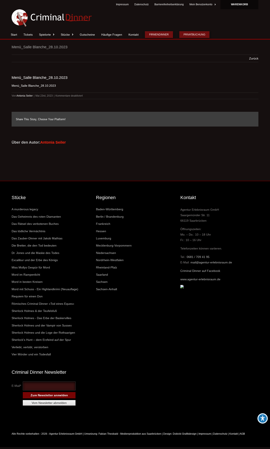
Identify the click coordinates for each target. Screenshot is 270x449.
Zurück (253, 58)
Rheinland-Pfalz (106, 267)
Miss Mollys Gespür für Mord (31, 267)
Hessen (101, 231)
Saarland (102, 274)
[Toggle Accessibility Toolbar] (263, 418)
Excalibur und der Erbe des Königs (35, 260)
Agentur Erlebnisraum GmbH (65, 433)
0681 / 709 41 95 (198, 257)
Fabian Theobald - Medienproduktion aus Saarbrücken (130, 433)
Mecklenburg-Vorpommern (114, 245)
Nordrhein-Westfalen (110, 260)
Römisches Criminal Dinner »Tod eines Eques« (43, 303)
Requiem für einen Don (27, 296)
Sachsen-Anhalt (106, 289)
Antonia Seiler (24, 95)
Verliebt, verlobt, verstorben (30, 347)
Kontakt (233, 433)
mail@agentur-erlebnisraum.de (211, 262)
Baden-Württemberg (109, 209)
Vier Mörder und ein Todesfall (31, 354)
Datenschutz (220, 433)
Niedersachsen (106, 253)
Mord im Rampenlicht (26, 274)
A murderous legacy (25, 209)
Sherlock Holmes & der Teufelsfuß (34, 311)
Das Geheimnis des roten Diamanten (36, 216)
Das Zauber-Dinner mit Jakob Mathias (37, 238)
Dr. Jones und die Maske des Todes (35, 253)
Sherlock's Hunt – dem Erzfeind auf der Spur (41, 339)
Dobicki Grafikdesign (185, 433)
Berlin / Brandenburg (110, 216)
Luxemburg (103, 238)
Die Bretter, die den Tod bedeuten (34, 245)
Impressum (204, 433)
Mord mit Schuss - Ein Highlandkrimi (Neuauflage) (45, 289)
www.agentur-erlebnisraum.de (200, 279)
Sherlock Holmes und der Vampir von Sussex (42, 325)
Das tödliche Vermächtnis (28, 231)
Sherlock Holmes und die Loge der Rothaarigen (43, 332)
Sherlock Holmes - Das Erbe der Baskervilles (41, 318)
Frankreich (103, 223)
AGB (242, 433)
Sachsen (102, 281)
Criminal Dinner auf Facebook (200, 270)
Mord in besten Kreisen (27, 281)
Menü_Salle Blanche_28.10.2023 (34, 85)
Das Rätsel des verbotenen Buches (35, 223)
